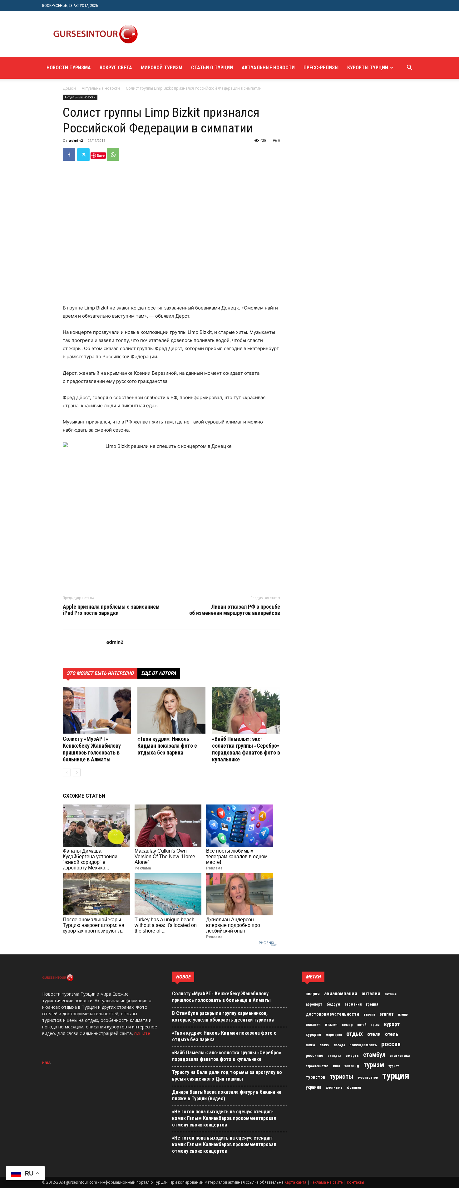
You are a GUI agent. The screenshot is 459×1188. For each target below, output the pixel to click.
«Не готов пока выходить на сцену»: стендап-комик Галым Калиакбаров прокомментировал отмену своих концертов (224, 1118)
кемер (347, 1024)
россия (391, 1044)
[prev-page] (67, 772)
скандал (334, 1055)
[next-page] (77, 772)
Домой (69, 88)
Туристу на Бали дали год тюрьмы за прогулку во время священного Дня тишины (227, 1075)
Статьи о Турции (212, 68)
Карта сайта (295, 1182)
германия (353, 1004)
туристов (315, 1077)
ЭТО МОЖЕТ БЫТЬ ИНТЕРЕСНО (100, 673)
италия (331, 1024)
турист (393, 1066)
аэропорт (314, 1004)
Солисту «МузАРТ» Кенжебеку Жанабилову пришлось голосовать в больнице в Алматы (92, 749)
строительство (317, 1066)
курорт (392, 1024)
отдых (354, 1034)
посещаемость (363, 1044)
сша (336, 1065)
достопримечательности (332, 1014)
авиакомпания (340, 993)
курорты (313, 1034)
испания (313, 1024)
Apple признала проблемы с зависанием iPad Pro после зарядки (111, 610)
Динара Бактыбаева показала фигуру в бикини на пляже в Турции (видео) (226, 1095)
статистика (400, 1055)
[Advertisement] (262, 34)
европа (369, 1014)
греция (372, 1004)
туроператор (368, 1077)
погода (339, 1045)
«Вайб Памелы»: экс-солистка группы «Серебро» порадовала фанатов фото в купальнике (246, 749)
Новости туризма (69, 68)
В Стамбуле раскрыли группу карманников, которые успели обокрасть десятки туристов (223, 1016)
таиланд (351, 1065)
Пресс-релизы (321, 68)
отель (391, 1034)
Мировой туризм (161, 68)
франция (354, 1087)
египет (386, 1014)
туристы (341, 1076)
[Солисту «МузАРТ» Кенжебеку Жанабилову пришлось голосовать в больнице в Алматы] (97, 710)
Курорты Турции (367, 68)
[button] (409, 68)
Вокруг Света (116, 68)
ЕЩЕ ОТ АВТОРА (158, 673)
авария (313, 994)
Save (101, 155)
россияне (314, 1055)
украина (313, 1087)
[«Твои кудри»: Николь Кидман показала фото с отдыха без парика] (171, 710)
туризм (373, 1065)
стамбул (374, 1055)
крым (375, 1024)
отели (374, 1034)
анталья (391, 994)
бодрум (333, 1004)
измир (403, 1014)
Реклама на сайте (326, 1182)
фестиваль (334, 1088)
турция (395, 1075)
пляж (310, 1044)
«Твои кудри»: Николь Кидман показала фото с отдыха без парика (167, 745)
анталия (371, 993)
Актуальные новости (268, 68)
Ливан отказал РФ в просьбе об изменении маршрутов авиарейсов (234, 610)
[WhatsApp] (113, 154)
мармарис (334, 1034)
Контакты (355, 1182)
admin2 (76, 140)
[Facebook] (69, 154)
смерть (352, 1055)
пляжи (324, 1045)
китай (361, 1024)
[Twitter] (83, 154)
